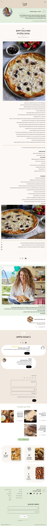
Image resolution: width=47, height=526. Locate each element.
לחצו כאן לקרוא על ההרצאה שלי (40, 21)
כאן (26, 128)
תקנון (10, 497)
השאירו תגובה (33, 375)
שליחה (34, 400)
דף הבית (20, 489)
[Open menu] (45, 2)
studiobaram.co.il (7, 524)
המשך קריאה (42, 313)
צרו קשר (9, 495)
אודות (10, 491)
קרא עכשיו (44, 420)
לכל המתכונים (25, 439)
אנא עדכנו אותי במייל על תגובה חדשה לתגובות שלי (26, 397)
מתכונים (20, 491)
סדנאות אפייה (19, 493)
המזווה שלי (9, 493)
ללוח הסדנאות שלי (41, 326)
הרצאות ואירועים (19, 495)
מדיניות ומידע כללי (7, 489)
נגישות (10, 499)
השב (27, 353)
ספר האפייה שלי (19, 497)
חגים (23, 28)
